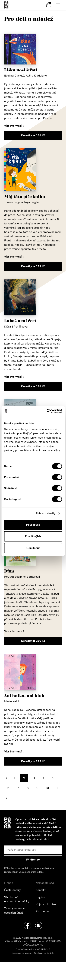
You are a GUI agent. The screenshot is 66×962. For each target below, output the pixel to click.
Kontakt (41, 890)
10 (47, 788)
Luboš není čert (20, 320)
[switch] (57, 477)
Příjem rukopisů (46, 904)
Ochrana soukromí (21, 953)
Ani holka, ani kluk (24, 695)
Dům (9, 571)
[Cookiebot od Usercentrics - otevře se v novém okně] (47, 411)
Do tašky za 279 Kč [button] (33, 135)
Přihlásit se (33, 859)
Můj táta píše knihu (24, 196)
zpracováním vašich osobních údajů (23, 872)
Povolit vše (33, 524)
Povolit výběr (33, 536)
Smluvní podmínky (44, 953)
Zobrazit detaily (45, 513)
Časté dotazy (12, 890)
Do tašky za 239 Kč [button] (33, 386)
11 (57, 788)
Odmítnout (33, 547)
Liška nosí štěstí (20, 70)
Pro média (42, 911)
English (40, 897)
